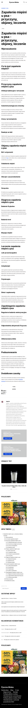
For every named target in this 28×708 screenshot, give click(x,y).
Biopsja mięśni (11, 562)
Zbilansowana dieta (12, 577)
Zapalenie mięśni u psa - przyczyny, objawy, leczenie (13, 534)
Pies (7, 157)
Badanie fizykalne (12, 558)
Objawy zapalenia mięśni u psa (13, 548)
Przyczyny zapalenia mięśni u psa (13, 540)
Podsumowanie (9, 578)
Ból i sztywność (11, 550)
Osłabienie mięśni (12, 552)
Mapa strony (7, 692)
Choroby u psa (4, 8)
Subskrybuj (4, 690)
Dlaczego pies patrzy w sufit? (10, 629)
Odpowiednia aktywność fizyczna (15, 575)
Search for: (4, 586)
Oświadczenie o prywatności (12, 696)
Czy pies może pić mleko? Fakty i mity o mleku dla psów (14, 486)
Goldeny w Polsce (4, 625)
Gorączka (10, 555)
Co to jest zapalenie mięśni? (12, 539)
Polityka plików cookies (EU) (12, 698)
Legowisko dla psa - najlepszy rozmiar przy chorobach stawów (13, 615)
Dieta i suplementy (12, 570)
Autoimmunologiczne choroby (15, 544)
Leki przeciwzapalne (12, 565)
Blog (11, 690)
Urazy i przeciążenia (12, 545)
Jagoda (8, 401)
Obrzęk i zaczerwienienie (13, 553)
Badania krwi (11, 560)
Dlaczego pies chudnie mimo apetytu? (12, 636)
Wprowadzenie (9, 537)
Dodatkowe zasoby (10, 580)
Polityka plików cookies (10, 694)
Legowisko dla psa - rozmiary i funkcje (9, 598)
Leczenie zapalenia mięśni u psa (13, 564)
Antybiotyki (11, 567)
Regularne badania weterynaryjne (15, 573)
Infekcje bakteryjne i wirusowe (15, 542)
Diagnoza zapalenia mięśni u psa (13, 557)
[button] (26, 2)
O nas (17, 690)
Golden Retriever (12, 625)
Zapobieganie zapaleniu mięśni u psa (14, 572)
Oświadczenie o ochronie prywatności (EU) (11, 701)
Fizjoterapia (11, 568)
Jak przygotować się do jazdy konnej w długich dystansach (13, 606)
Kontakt (15, 692)
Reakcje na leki (11, 547)
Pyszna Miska (14, 2)
